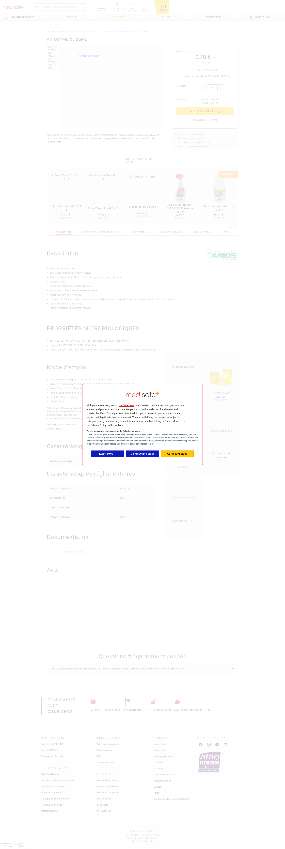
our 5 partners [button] (126, 405)
